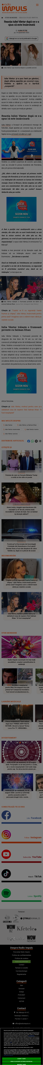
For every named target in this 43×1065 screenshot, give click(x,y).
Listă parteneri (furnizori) (8, 1055)
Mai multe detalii (31, 1035)
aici (11, 1042)
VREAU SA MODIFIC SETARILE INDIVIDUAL (21, 1061)
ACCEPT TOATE (22, 1058)
